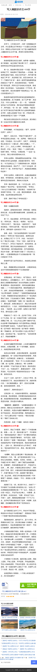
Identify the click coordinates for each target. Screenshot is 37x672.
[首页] (19, 1)
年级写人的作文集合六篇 (27, 654)
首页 (10, 5)
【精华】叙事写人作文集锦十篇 (14, 657)
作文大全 (18, 5)
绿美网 (16, 670)
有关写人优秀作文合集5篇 (27, 643)
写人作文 (28, 5)
